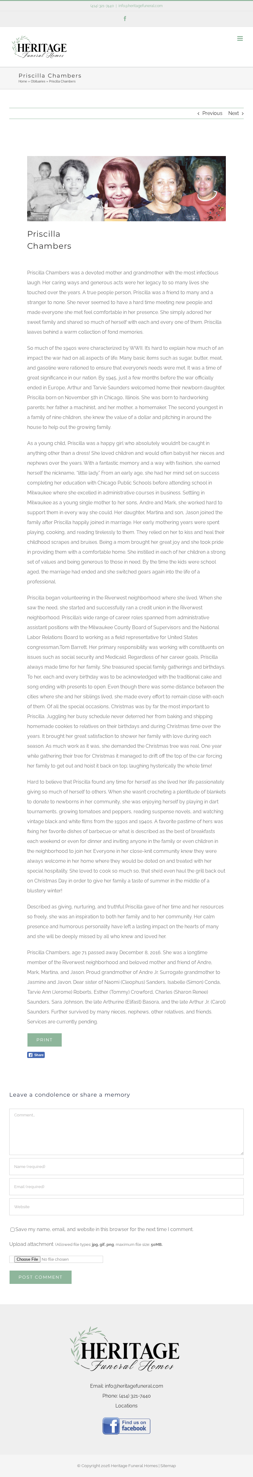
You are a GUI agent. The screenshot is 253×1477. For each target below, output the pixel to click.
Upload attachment (86, 1244)
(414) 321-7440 (102, 6)
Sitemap (168, 1465)
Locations (126, 1406)
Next (233, 113)
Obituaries (38, 81)
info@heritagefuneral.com (140, 6)
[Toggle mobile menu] (240, 38)
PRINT (44, 1040)
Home (23, 81)
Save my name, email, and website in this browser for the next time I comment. (104, 1229)
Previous (212, 113)
